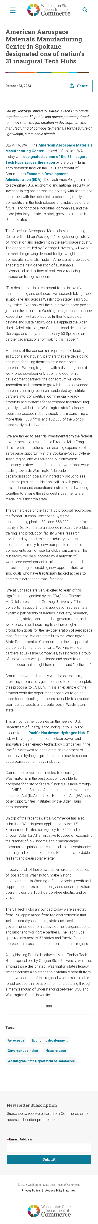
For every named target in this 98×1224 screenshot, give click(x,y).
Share (82, 85)
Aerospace (16, 1040)
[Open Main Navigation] (12, 10)
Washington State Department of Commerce (41, 1061)
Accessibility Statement (60, 1190)
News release (56, 1051)
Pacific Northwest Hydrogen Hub (56, 733)
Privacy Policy (31, 1190)
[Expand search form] (85, 10)
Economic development (50, 1040)
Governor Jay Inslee (23, 1051)
